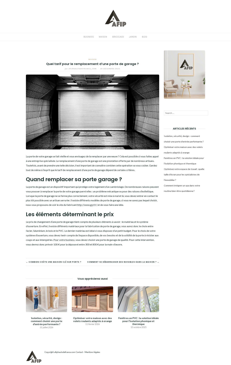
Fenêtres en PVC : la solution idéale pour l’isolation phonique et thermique (138, 320)
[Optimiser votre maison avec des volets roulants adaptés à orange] (92, 298)
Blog (144, 36)
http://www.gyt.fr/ (87, 204)
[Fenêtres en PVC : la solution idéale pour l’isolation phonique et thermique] (138, 298)
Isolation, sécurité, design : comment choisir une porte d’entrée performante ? (46, 320)
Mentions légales (92, 352)
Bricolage (118, 36)
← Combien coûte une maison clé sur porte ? (53, 262)
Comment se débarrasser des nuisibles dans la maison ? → (123, 262)
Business (89, 36)
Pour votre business (64, 239)
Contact (79, 352)
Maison (103, 36)
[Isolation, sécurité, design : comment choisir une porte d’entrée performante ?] (46, 298)
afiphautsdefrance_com (81, 69)
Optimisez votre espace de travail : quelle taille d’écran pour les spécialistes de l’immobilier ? (184, 174)
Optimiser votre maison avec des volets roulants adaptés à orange (92, 319)
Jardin (133, 36)
